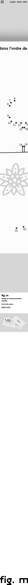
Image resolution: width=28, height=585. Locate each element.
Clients (19, 2)
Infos (25, 2)
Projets (13, 2)
